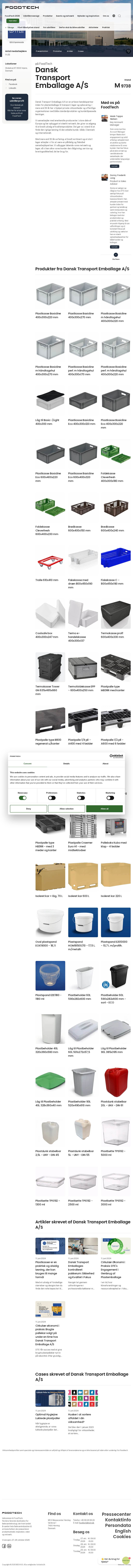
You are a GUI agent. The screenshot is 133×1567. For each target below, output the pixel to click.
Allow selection (67, 809)
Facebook (13, 84)
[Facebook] (4, 1547)
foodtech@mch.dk (86, 1523)
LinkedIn (12, 88)
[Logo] (22, 7)
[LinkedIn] (9, 1547)
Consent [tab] (27, 763)
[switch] (52, 798)
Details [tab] (66, 763)
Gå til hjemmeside (16, 42)
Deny (28, 809)
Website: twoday (124, 1565)
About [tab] (105, 763)
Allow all (104, 809)
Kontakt (115, 166)
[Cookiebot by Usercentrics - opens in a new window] (111, 756)
